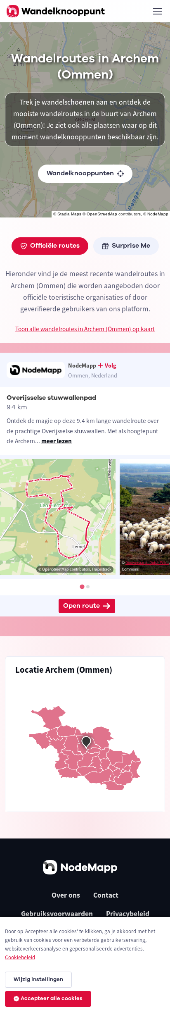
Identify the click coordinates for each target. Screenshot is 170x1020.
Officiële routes (55, 245)
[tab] (82, 586)
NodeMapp (157, 214)
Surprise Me (131, 245)
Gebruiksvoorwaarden (57, 913)
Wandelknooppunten (80, 173)
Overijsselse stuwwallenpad (51, 397)
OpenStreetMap (102, 214)
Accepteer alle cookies (52, 998)
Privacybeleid (127, 913)
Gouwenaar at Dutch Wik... (147, 562)
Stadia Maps (69, 214)
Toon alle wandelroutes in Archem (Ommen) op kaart (85, 329)
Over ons (66, 895)
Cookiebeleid (20, 957)
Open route (81, 605)
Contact (105, 895)
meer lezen (56, 441)
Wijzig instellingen (38, 979)
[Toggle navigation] (157, 11)
